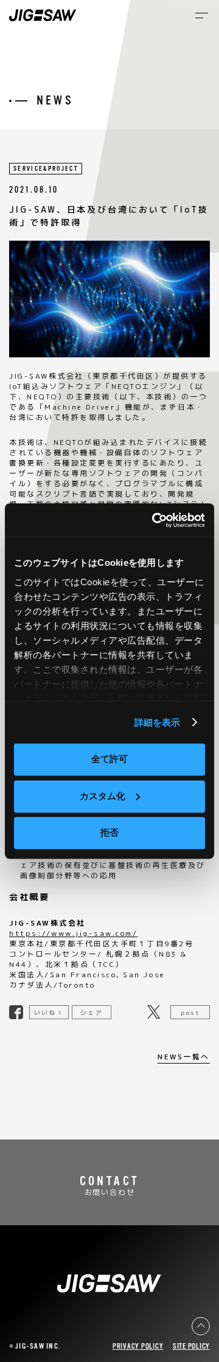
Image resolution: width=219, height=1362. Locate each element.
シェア (91, 1012)
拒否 (109, 832)
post (190, 1012)
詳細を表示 (157, 722)
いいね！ (48, 1012)
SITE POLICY (191, 1346)
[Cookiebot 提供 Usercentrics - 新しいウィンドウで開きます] (154, 520)
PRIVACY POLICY (138, 1346)
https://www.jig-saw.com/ (73, 933)
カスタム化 (102, 796)
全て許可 (109, 759)
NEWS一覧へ (184, 1057)
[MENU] (201, 15)
